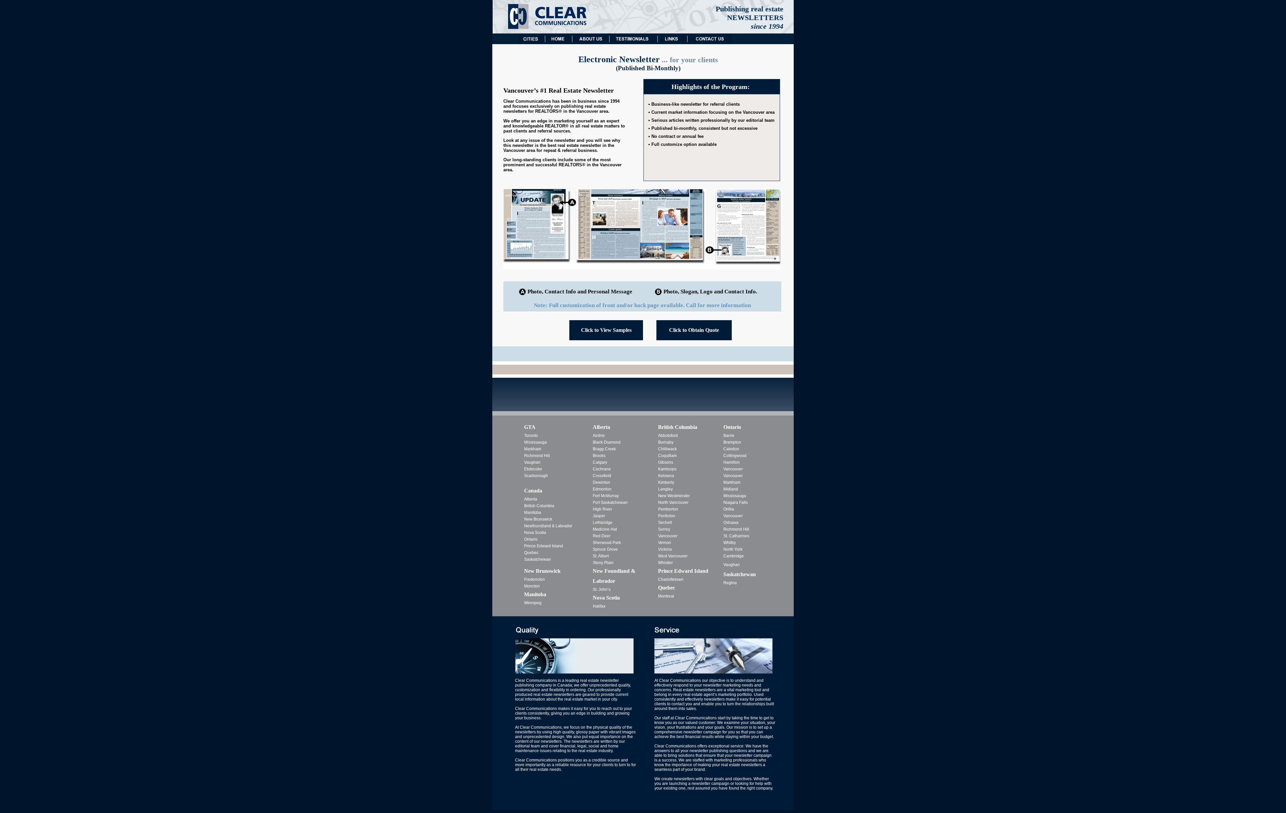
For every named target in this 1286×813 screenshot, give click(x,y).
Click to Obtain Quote (694, 330)
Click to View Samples (606, 330)
